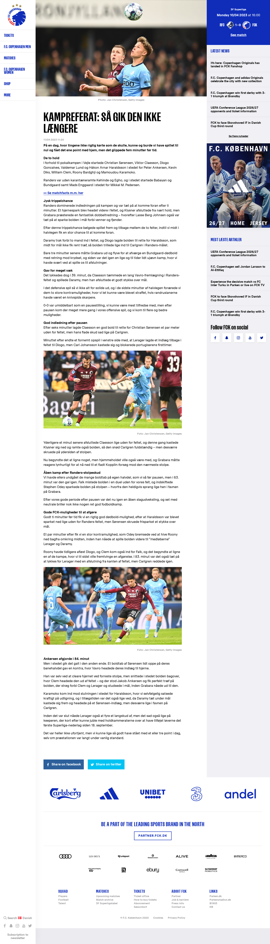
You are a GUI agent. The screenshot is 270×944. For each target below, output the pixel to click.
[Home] (17, 17)
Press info (178, 903)
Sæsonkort (140, 907)
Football (63, 900)
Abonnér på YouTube (23, 926)
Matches (9, 58)
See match (238, 34)
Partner (176, 896)
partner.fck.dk (152, 835)
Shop (7, 83)
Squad (63, 891)
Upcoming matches (108, 896)
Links (214, 891)
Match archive (104, 900)
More (7, 95)
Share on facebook (66, 764)
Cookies (158, 917)
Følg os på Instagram (17, 926)
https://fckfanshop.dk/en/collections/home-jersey (238, 147)
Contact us (178, 907)
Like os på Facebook (4, 926)
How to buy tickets (145, 900)
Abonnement (142, 903)
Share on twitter (108, 764)
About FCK (179, 891)
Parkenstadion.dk (220, 900)
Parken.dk (216, 896)
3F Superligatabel (107, 903)
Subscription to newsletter (17, 936)
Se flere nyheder (238, 136)
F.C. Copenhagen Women (14, 71)
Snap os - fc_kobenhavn (11, 926)
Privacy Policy (176, 917)
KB (211, 907)
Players (62, 896)
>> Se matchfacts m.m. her (63, 193)
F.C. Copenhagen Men (17, 46)
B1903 (213, 903)
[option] (121, 48)
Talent (62, 903)
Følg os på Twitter (30, 926)
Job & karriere (180, 900)
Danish (27, 918)
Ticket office (141, 896)
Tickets (9, 35)
